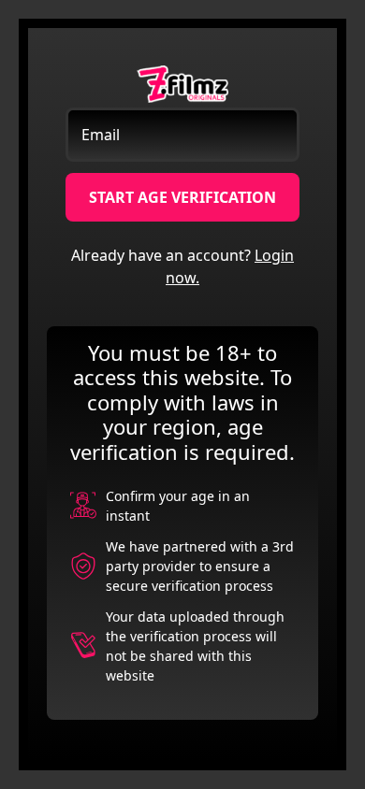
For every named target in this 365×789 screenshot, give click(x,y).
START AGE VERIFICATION (182, 197)
